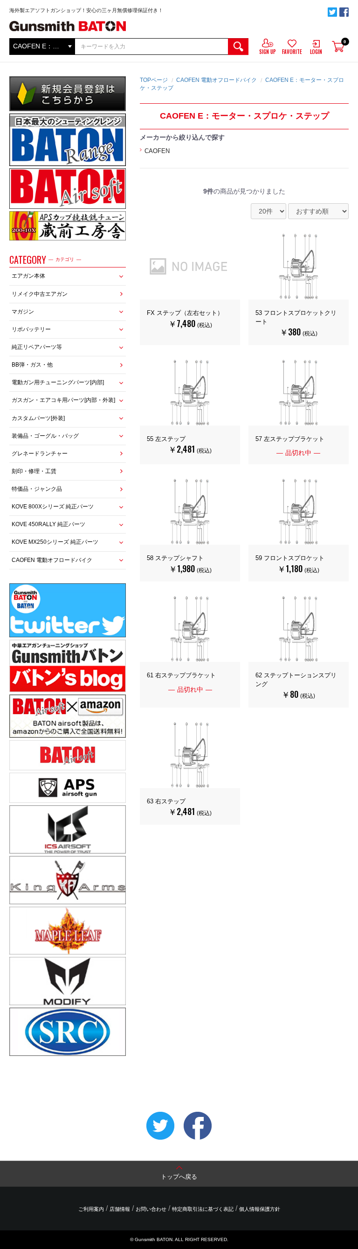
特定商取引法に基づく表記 (203, 1209)
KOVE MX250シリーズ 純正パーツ (55, 542)
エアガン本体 (28, 276)
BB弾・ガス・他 (32, 364)
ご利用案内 (91, 1209)
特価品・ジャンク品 (37, 489)
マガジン (23, 311)
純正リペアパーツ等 (37, 347)
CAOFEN (157, 150)
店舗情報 (120, 1209)
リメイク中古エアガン (40, 294)
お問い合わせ (151, 1209)
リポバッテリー (31, 329)
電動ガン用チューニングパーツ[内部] (58, 382)
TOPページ (154, 80)
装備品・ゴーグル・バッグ (45, 436)
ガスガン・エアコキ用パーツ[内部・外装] (63, 400)
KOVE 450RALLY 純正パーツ (48, 524)
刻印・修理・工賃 (34, 471)
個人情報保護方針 (259, 1209)
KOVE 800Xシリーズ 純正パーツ (53, 506)
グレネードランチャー (40, 453)
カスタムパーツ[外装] (38, 418)
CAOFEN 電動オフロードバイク (52, 560)
